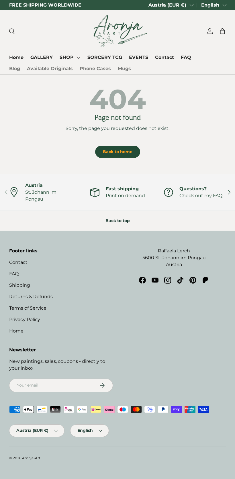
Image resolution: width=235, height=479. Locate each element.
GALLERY (41, 57)
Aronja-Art (31, 458)
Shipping (19, 285)
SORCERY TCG (104, 57)
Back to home (117, 151)
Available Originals (50, 68)
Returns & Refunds (31, 296)
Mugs (124, 68)
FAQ (186, 57)
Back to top (117, 220)
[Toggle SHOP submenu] (78, 57)
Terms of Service (27, 308)
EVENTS (138, 57)
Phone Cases (95, 68)
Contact (164, 57)
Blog (14, 68)
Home (16, 57)
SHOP (67, 57)
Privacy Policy (24, 319)
